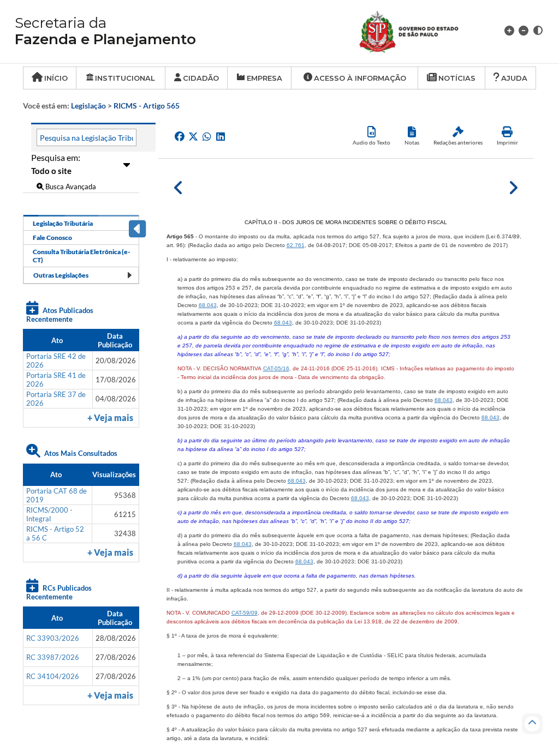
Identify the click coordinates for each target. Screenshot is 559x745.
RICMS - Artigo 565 (147, 105)
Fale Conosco (52, 237)
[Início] (421, 30)
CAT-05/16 (276, 368)
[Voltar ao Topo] (532, 723)
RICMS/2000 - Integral (49, 514)
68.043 (208, 305)
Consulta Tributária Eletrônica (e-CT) (81, 256)
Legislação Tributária (63, 223)
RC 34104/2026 (52, 676)
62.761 (296, 245)
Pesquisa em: (55, 157)
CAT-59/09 (244, 613)
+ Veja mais (110, 418)
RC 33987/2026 (52, 657)
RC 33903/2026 (52, 638)
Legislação (88, 105)
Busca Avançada (70, 186)
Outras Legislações (60, 275)
